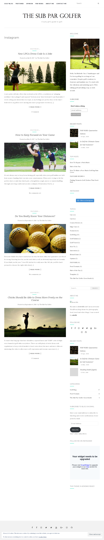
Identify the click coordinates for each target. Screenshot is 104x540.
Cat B (72, 219)
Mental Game (74, 254)
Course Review (75, 223)
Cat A (72, 215)
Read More (35, 107)
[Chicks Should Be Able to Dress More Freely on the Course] (35, 322)
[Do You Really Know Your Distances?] (35, 238)
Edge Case (73, 227)
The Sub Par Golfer (43, 58)
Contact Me (61, 3)
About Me (50, 3)
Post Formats (74, 266)
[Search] (98, 3)
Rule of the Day (75, 166)
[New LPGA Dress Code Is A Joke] (35, 75)
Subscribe (74, 99)
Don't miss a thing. (78, 106)
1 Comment (35, 112)
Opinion (29, 3)
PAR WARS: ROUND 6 (77, 176)
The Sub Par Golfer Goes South (81, 278)
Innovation (73, 250)
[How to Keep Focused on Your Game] (35, 157)
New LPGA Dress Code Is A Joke (35, 53)
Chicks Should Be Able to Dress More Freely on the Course (35, 299)
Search (95, 288)
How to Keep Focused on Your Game (35, 134)
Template (73, 274)
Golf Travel (74, 243)
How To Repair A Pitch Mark (79, 162)
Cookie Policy (43, 537)
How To (72, 247)
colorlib (74, 315)
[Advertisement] (85, 504)
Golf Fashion (74, 239)
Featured (20, 3)
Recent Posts (76, 124)
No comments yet (35, 193)
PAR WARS (39, 3)
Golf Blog (8, 3)
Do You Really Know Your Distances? (35, 216)
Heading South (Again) (88, 370)
